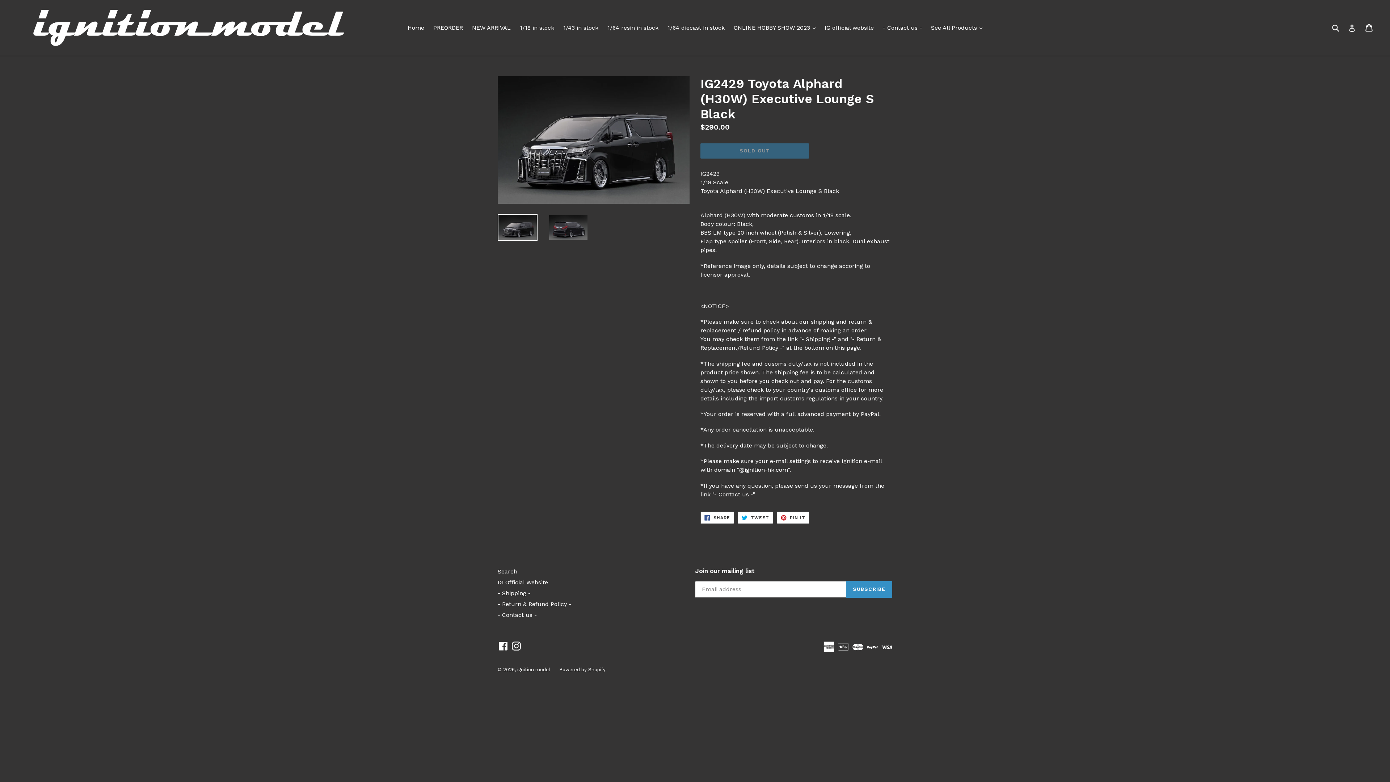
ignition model (533, 669)
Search (507, 571)
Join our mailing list (725, 571)
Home (416, 27)
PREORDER (448, 27)
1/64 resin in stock (632, 27)
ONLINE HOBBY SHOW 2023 (776, 27)
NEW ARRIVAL (491, 27)
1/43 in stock (580, 27)
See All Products (958, 27)
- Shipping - (514, 593)
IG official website (849, 27)
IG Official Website (523, 582)
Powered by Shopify (582, 669)
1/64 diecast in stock (696, 27)
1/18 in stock (537, 27)
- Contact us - (902, 27)
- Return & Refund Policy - (534, 604)
